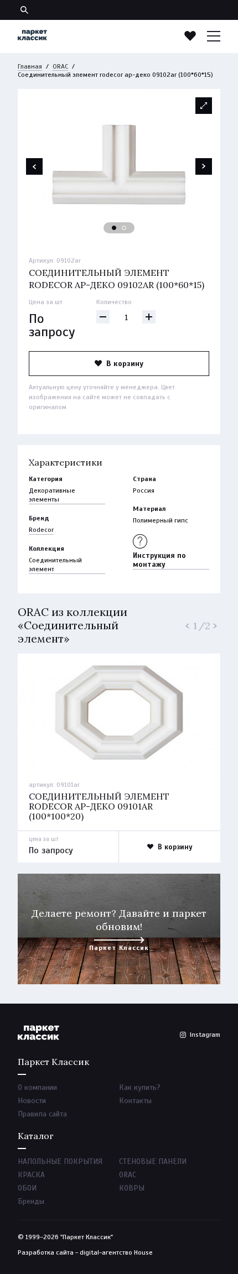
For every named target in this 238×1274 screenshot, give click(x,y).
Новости (32, 1100)
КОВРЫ (131, 1188)
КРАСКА (31, 1174)
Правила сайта (42, 1114)
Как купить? (140, 1087)
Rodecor (41, 530)
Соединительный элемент (55, 564)
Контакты (135, 1100)
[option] (119, 166)
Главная (30, 66)
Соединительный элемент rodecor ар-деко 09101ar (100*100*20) (99, 806)
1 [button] (114, 228)
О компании (37, 1087)
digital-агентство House (116, 1252)
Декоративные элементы (52, 495)
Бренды (31, 1201)
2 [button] (124, 228)
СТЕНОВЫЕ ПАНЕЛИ (153, 1161)
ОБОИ (27, 1188)
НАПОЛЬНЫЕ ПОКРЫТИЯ (60, 1161)
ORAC (60, 66)
